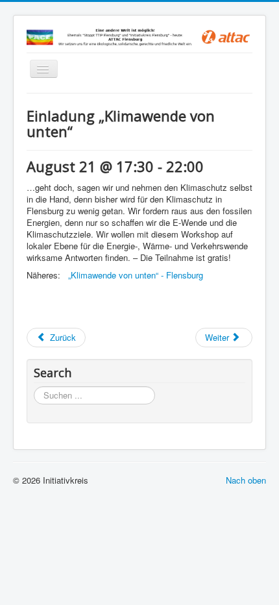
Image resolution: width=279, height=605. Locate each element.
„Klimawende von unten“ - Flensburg (135, 275)
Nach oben (246, 480)
